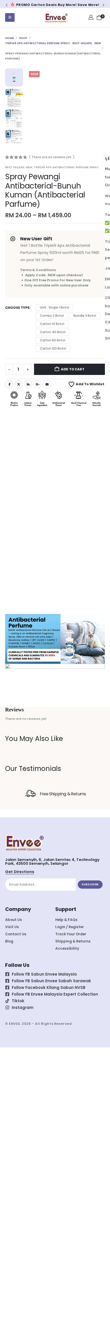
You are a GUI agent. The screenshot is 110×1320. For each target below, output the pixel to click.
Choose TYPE (17, 307)
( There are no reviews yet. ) (51, 157)
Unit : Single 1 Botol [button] (54, 307)
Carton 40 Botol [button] (52, 332)
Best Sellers (14, 167)
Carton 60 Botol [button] (52, 340)
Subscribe (90, 884)
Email (47, 384)
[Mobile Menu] (10, 17)
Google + (38, 384)
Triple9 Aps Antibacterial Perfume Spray (66, 167)
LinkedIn (28, 384)
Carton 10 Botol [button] (52, 324)
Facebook (9, 384)
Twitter (19, 384)
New (29, 167)
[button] (6, 4)
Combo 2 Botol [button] (52, 315)
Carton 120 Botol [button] (53, 348)
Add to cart (72, 369)
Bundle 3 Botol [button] (84, 315)
